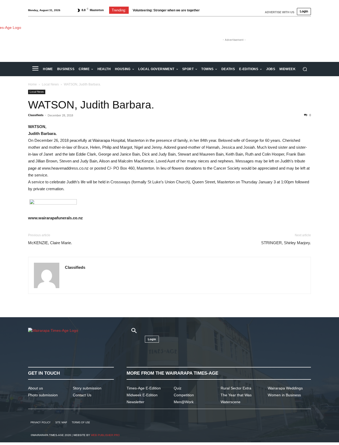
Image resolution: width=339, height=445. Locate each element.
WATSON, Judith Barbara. (91, 105)
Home (32, 84)
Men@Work (184, 402)
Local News (50, 84)
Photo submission (43, 395)
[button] (304, 69)
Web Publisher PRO (105, 435)
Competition (184, 395)
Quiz (177, 388)
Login (304, 11)
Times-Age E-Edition (144, 388)
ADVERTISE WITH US (279, 12)
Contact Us (82, 395)
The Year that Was (236, 395)
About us (35, 388)
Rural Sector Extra (236, 388)
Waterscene (230, 402)
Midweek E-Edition (142, 395)
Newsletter (135, 402)
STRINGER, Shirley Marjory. (286, 242)
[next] (218, 10)
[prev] (209, 10)
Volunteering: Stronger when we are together (166, 10)
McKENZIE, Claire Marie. (50, 242)
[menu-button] (35, 69)
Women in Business (284, 395)
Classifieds (35, 115)
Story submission (87, 388)
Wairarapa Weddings (285, 388)
